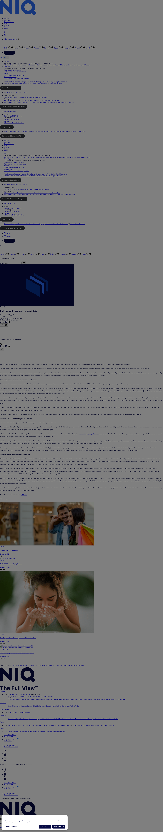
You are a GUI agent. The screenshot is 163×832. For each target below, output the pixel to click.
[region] (35, 822)
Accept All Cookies (58, 826)
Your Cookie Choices (11, 826)
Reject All (44, 826)
